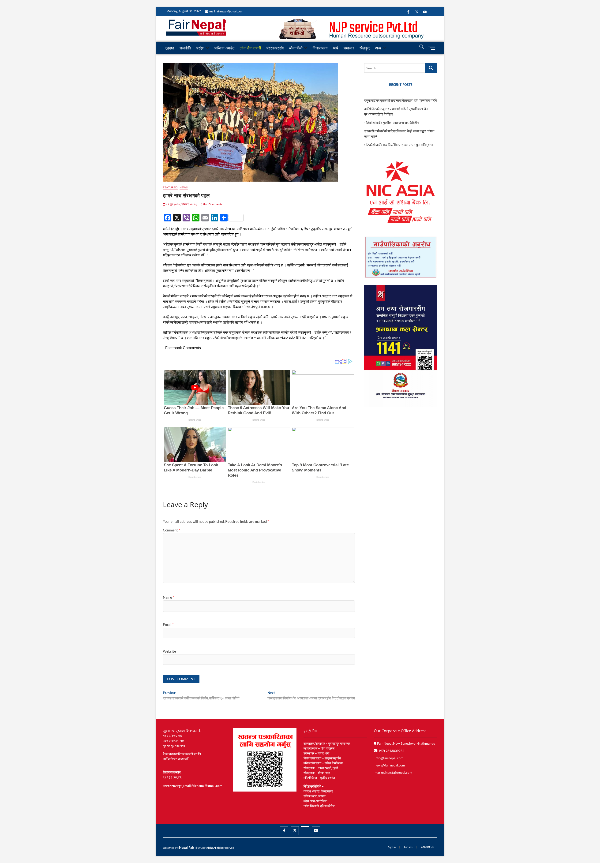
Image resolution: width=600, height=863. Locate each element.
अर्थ (335, 48)
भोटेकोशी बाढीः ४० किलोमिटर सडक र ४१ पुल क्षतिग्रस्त (398, 145)
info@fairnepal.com (389, 758)
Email (168, 624)
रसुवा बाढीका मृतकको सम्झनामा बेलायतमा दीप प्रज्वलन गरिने (400, 100)
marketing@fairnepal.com (393, 772)
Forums (408, 846)
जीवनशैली (296, 48)
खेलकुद (365, 48)
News (184, 187)
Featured (170, 187)
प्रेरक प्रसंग (275, 48)
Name (168, 597)
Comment (171, 530)
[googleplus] (305, 826)
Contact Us (427, 846)
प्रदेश (200, 48)
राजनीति (185, 48)
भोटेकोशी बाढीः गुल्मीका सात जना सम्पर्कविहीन (391, 122)
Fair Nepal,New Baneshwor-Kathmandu (405, 743)
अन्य (378, 48)
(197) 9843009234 (390, 751)
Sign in (392, 846)
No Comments (213, 204)
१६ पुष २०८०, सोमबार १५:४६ (181, 204)
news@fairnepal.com (390, 765)
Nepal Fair (186, 847)
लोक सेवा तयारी (250, 48)
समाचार (349, 48)
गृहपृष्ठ (169, 48)
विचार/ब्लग (320, 48)
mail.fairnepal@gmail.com (226, 11)
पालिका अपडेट (224, 48)
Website (169, 651)
